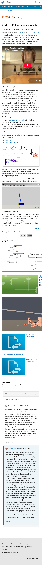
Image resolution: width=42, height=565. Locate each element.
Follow (37, 228)
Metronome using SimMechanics (31, 360)
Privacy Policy (24, 544)
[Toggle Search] (35, 2)
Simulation (22, 232)
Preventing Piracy (7, 546)
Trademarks (14, 544)
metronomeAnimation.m (10, 142)
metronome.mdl (7, 140)
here (24, 385)
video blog (18, 41)
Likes (24, 32)
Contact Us (5, 549)
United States (33, 558)
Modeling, (16, 232)
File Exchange (19, 6)
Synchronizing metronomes (30, 335)
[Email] (29, 235)
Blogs (9, 2)
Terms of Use (30, 546)
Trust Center (5, 544)
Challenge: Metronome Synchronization (20, 25)
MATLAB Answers (7, 6)
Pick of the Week (28, 35)
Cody (27, 6)
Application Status (19, 546)
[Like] (30, 228)
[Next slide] (38, 7)
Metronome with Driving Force (13, 354)
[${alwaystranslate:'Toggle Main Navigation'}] (39, 2)
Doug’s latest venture (16, 120)
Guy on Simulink (7, 16)
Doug (13, 35)
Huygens (7, 107)
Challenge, (10, 232)
